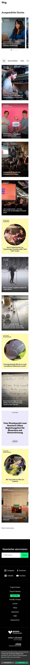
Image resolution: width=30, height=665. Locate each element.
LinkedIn (10, 576)
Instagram (10, 570)
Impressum (15, 612)
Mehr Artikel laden (8, 528)
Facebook (22, 570)
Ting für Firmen (15, 587)
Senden (24, 555)
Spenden (15, 595)
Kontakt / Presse (15, 599)
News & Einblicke (13, 61)
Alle (4, 61)
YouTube (22, 576)
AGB (15, 616)
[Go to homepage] (4, 3)
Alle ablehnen (7, 662)
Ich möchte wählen (6, 659)
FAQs (15, 608)
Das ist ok (21, 662)
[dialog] (15, 657)
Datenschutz (15, 620)
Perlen (22, 61)
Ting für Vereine (15, 591)
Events (15, 604)
